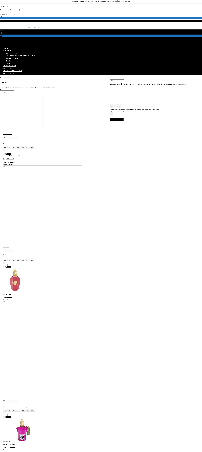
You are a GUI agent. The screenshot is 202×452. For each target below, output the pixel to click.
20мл (32, 147)
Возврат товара (12, 58)
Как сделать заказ (14, 53)
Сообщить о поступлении (117, 119)
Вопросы (7, 50)
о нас (8, 61)
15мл (27, 147)
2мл (5, 147)
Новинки (42, 87)
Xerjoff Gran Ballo (7, 397)
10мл (23, 147)
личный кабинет (10, 73)
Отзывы (6, 63)
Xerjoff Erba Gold (7, 134)
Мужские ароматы (34, 87)
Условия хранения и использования (22, 56)
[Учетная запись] (0, 24)
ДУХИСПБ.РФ (4, 6)
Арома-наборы (9, 66)
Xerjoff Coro (6, 247)
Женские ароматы (12, 87)
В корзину (8, 153)
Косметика (20, 87)
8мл (18, 147)
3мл (9, 147)
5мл (14, 147)
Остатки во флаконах (12, 71)
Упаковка (53, 87)
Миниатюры (26, 87)
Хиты (57, 87)
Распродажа (8, 68)
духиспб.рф (3, 77)
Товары (6, 48)
